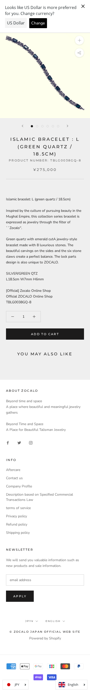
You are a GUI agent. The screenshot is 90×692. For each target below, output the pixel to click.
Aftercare (13, 469)
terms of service (18, 508)
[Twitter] (19, 443)
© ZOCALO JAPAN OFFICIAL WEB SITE (45, 631)
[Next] (67, 126)
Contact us (14, 478)
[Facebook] (8, 443)
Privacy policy (16, 516)
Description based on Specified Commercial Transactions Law (39, 497)
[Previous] (22, 126)
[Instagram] (30, 443)
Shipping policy (18, 532)
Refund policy (16, 524)
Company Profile (19, 486)
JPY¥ (29, 621)
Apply (19, 596)
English (53, 621)
